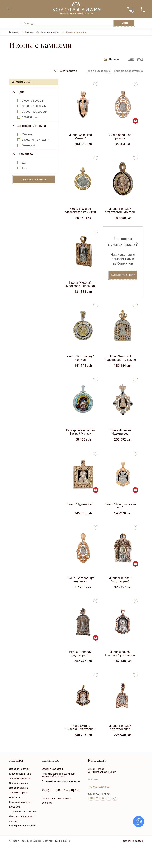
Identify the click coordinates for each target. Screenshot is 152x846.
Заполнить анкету (123, 275)
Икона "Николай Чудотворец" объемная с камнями (120, 579)
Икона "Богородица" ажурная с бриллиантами (80, 579)
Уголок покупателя (52, 769)
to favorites (95, 83)
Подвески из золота (20, 802)
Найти (124, 23)
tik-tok (114, 798)
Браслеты (14, 797)
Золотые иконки (18, 783)
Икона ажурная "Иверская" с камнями (80, 210)
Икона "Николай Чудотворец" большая (80, 284)
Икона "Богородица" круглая (80, 358)
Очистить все (21, 81)
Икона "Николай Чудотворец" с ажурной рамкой (80, 653)
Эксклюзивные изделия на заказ (61, 781)
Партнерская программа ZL (57, 798)
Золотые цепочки (19, 769)
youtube (108, 798)
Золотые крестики (19, 778)
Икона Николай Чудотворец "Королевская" (120, 432)
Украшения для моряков (23, 811)
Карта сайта (62, 841)
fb (97, 798)
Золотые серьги (18, 792)
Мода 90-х (14, 806)
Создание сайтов (133, 841)
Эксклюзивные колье (21, 816)
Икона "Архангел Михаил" (80, 136)
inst (91, 798)
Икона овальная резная (120, 136)
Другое (13, 821)
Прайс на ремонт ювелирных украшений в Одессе (58, 775)
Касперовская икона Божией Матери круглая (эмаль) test (80, 432)
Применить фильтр (34, 179)
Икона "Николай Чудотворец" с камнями (120, 727)
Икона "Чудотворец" (80, 504)
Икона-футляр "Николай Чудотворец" (80, 727)
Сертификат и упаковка (22, 825)
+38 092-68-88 (98, 786)
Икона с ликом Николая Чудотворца (120, 653)
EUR (131, 59)
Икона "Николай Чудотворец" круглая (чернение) (120, 210)
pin (102, 798)
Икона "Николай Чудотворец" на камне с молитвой (120, 358)
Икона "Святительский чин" (120, 505)
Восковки (47, 802)
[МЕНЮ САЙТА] (9, 9)
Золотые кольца (18, 788)
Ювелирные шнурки (20, 773)
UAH (140, 59)
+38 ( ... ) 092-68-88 (142, 10)
